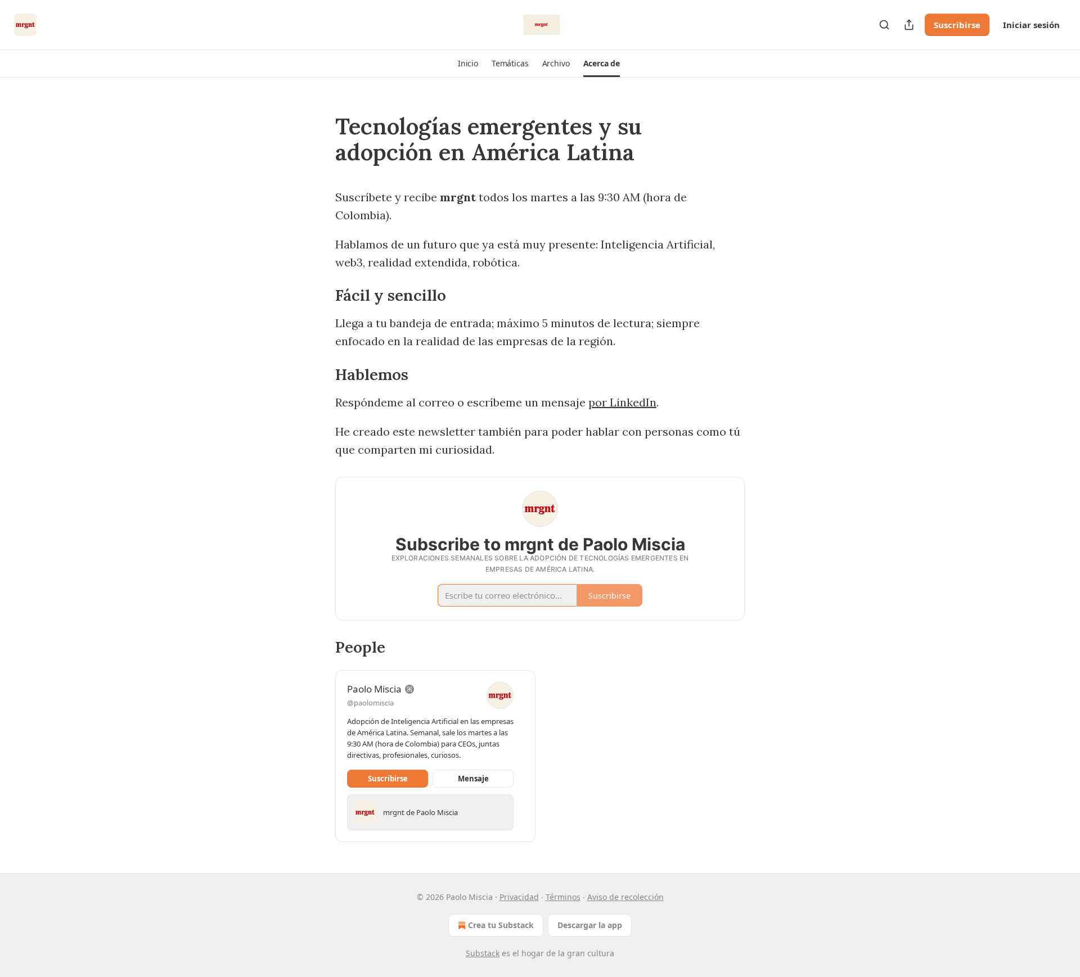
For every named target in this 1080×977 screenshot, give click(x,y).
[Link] (319, 139)
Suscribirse (957, 24)
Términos (563, 897)
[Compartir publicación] (909, 24)
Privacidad (519, 897)
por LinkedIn (622, 402)
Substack (483, 953)
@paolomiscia (370, 703)
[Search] (884, 24)
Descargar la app (589, 925)
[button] (468, 63)
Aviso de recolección (625, 897)
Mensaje (473, 779)
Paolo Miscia (374, 688)
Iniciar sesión (1031, 24)
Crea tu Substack (501, 925)
